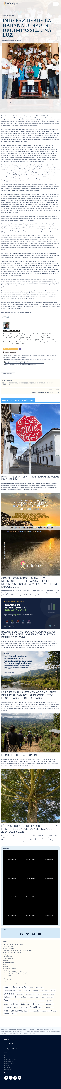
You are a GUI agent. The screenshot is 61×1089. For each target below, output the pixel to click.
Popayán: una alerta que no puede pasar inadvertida (30, 478)
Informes (5, 960)
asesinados (39, 987)
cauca (27, 990)
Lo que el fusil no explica (19, 755)
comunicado (20, 994)
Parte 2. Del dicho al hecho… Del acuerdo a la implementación (20, 364)
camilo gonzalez (10, 991)
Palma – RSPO (7, 976)
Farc (6, 1000)
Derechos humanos (48, 994)
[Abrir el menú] (55, 4)
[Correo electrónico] (20, 349)
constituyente (30, 994)
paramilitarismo (48, 1007)
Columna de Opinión (8, 948)
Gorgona (30, 1001)
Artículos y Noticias (9, 103)
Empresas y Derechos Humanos (12, 952)
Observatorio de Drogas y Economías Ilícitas (16, 974)
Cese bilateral (44, 990)
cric (38, 994)
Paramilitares (35, 1007)
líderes (24, 1007)
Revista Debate (7, 980)
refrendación (34, 1011)
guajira (49, 1001)
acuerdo (7, 987)
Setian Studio (26, 1086)
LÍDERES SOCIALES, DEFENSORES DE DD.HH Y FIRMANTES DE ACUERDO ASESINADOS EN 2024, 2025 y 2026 (29, 829)
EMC (43, 997)
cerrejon (35, 990)
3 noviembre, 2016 (4, 378)
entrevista (50, 997)
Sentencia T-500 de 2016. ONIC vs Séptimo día (45, 392)
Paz (6, 1010)
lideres (16, 1007)
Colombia (9, 993)
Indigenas (25, 1004)
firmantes (14, 1001)
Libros (4, 964)
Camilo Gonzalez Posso (11, 331)
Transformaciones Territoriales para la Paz (15, 984)
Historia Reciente (8, 958)
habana (6, 1004)
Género (5, 954)
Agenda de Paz (20, 987)
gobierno (22, 1001)
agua (31, 987)
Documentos (20, 997)
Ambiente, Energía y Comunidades (13, 944)
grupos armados (39, 1001)
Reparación (45, 1011)
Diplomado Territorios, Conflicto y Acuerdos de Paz (18, 950)
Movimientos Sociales (9, 968)
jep (42, 1004)
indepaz (14, 1004)
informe (35, 1004)
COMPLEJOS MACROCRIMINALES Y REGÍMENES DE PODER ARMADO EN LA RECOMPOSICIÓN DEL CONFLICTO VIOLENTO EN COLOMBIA (29, 582)
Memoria (5, 966)
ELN (37, 997)
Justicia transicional (8, 962)
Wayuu (14, 1013)
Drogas (31, 997)
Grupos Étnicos (7, 956)
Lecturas (7, 1007)
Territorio (5, 982)
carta (19, 990)
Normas (5, 970)
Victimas (6, 1013)
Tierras (53, 1011)
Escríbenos (10, 1043)
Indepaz (14, 1086)
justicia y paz (49, 1004)
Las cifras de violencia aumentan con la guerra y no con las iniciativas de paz (24, 362)
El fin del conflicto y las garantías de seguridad (17, 361)
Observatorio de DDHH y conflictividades (15, 972)
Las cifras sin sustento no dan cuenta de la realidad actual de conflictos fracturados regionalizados (30, 359)
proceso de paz (19, 1010)
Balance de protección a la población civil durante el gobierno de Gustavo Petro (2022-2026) (28, 634)
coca (53, 991)
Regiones (5, 978)
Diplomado (8, 997)
